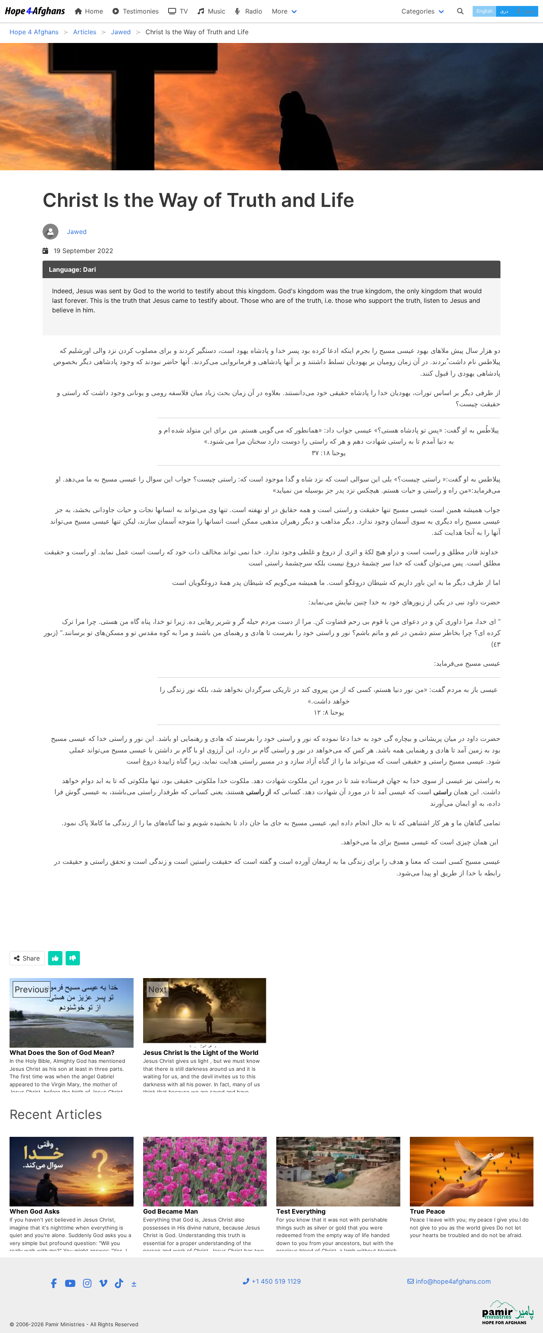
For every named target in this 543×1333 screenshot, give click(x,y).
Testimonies (140, 11)
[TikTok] (119, 1283)
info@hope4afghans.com (452, 1281)
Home (93, 11)
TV (183, 11)
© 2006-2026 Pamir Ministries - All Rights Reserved (74, 1324)
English (485, 11)
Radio (252, 11)
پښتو (529, 11)
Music (215, 11)
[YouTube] (70, 1283)
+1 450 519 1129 (275, 1281)
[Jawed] (65, 240)
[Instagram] (87, 1283)
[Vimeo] (103, 1283)
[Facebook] (53, 1283)
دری (504, 11)
